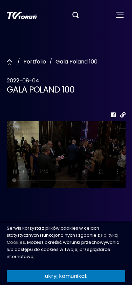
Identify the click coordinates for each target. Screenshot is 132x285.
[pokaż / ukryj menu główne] (120, 15)
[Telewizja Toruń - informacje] (22, 15)
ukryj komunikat (66, 276)
